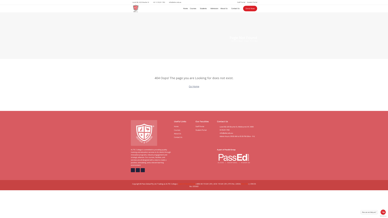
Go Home (194, 86)
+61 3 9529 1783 (159, 2)
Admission (214, 8)
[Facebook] (185, 2)
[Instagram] (188, 2)
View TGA (244, 184)
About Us (224, 8)
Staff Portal (241, 2)
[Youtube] (193, 2)
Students (203, 8)
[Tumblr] (196, 2)
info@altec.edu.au (175, 2)
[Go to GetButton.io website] (383, 216)
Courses (193, 8)
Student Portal (252, 2)
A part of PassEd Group (187, 184)
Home (185, 8)
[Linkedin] (190, 2)
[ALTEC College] (145, 8)
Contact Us (235, 8)
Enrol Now (250, 8)
